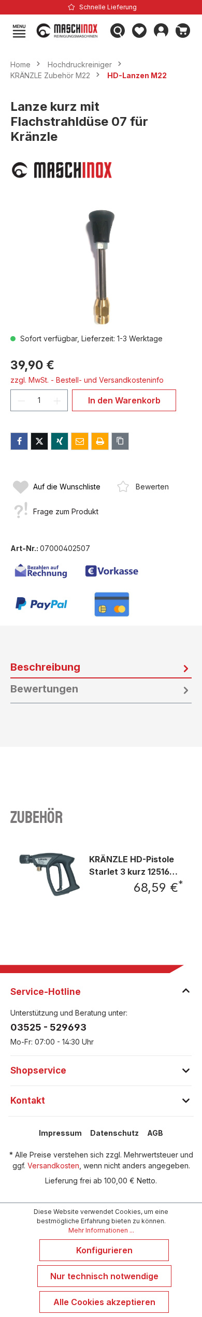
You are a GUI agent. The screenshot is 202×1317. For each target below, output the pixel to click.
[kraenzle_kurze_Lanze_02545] (100, 266)
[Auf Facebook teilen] (19, 441)
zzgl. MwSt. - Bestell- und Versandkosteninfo (87, 379)
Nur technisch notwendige (104, 1276)
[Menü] (19, 30)
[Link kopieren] (120, 441)
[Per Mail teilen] (79, 441)
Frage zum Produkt (65, 511)
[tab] (101, 667)
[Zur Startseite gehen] (68, 31)
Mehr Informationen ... (101, 1230)
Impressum (60, 1132)
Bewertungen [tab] (44, 689)
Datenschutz (114, 1132)
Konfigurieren (104, 1250)
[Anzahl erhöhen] (57, 400)
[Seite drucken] (100, 441)
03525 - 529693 (48, 1027)
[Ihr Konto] (161, 30)
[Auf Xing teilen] (59, 441)
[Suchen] (117, 30)
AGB (155, 1132)
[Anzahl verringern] (21, 400)
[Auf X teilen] (39, 441)
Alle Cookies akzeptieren (104, 1302)
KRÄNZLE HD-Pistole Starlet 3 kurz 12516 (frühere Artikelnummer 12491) (133, 865)
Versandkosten (53, 1165)
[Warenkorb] (183, 30)
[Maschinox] (101, 169)
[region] (101, 266)
